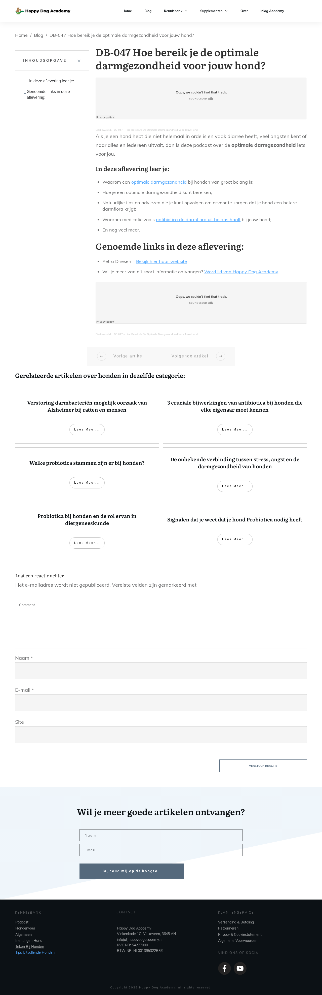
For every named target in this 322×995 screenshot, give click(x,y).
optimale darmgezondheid (159, 182)
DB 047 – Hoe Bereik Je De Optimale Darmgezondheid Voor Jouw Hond (156, 129)
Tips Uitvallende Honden (35, 952)
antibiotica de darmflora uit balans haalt (198, 219)
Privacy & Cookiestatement (240, 934)
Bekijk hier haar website (161, 261)
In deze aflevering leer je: (51, 81)
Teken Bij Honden (29, 946)
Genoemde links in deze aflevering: (48, 94)
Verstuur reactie (263, 766)
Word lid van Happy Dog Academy (241, 272)
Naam (24, 658)
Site (19, 722)
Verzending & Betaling (236, 922)
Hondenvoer (25, 928)
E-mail (24, 690)
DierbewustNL (104, 129)
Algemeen (23, 934)
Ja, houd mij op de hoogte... (131, 871)
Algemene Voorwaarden (237, 940)
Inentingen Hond (28, 940)
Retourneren (228, 928)
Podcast (21, 922)
